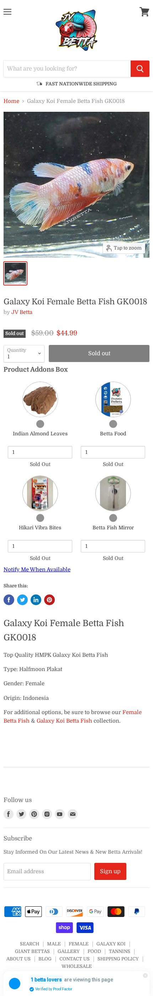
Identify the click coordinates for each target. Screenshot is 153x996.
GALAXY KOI (111, 944)
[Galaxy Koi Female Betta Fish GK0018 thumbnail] (15, 273)
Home (11, 101)
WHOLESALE (77, 966)
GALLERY (69, 951)
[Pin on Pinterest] (49, 599)
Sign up (110, 871)
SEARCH (29, 944)
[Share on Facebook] (9, 599)
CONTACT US (74, 958)
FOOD (94, 951)
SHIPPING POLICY (118, 958)
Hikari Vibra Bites (40, 527)
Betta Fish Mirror (113, 527)
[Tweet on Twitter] (22, 599)
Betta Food (113, 433)
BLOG (45, 958)
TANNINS (119, 951)
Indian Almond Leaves (40, 433)
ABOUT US (18, 958)
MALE (54, 944)
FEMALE (79, 944)
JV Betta (21, 312)
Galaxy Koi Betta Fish (64, 721)
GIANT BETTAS (32, 951)
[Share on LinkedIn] (36, 599)
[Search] (140, 69)
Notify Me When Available (37, 569)
